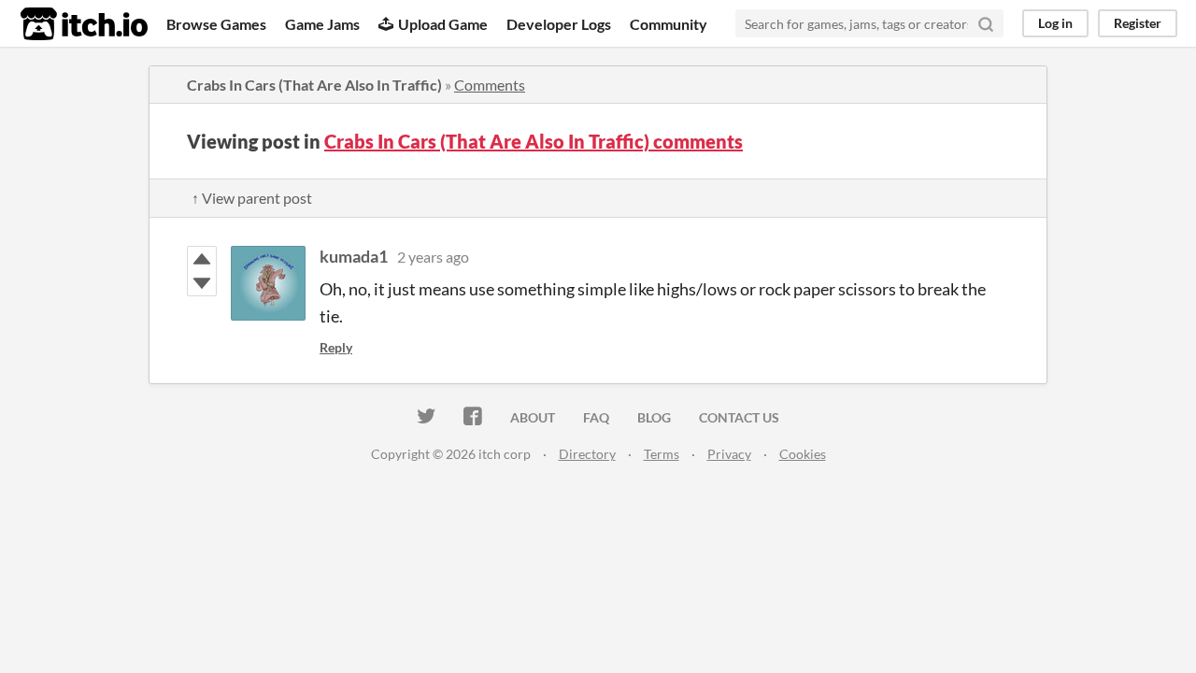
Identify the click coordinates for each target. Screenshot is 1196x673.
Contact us (739, 417)
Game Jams (322, 24)
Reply (336, 347)
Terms (661, 454)
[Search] (986, 23)
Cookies (802, 454)
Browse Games (216, 24)
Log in (1055, 23)
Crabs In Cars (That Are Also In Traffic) (314, 84)
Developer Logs (558, 24)
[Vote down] (202, 283)
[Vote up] (202, 259)
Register (1137, 23)
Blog (654, 417)
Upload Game (443, 24)
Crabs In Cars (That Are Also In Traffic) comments (533, 141)
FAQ (596, 417)
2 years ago (433, 256)
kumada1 (354, 256)
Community (668, 24)
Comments (489, 84)
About (532, 417)
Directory (587, 454)
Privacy (729, 454)
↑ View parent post (252, 198)
